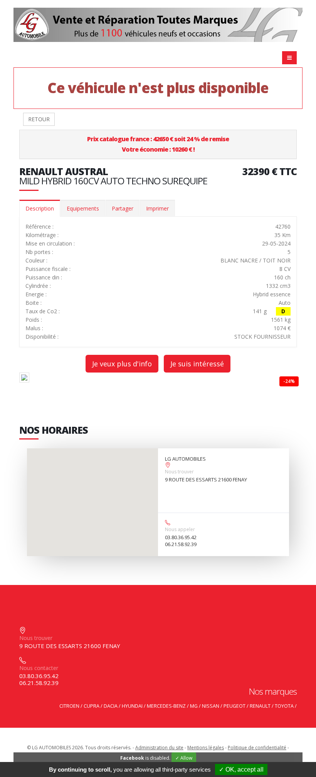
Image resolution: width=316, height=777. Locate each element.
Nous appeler (180, 529)
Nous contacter (38, 668)
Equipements (83, 208)
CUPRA (91, 706)
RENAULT (260, 706)
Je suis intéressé (197, 363)
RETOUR (39, 119)
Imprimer (157, 208)
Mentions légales (205, 747)
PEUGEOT (234, 706)
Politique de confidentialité (257, 747)
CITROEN (69, 706)
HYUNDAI (132, 706)
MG (194, 706)
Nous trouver (179, 471)
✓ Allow (183, 758)
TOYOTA (284, 706)
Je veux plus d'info (122, 363)
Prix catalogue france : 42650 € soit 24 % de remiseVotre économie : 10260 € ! (158, 144)
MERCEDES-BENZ (166, 706)
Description (39, 208)
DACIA (111, 706)
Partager (122, 208)
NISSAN (210, 706)
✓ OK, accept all (241, 769)
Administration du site (159, 747)
